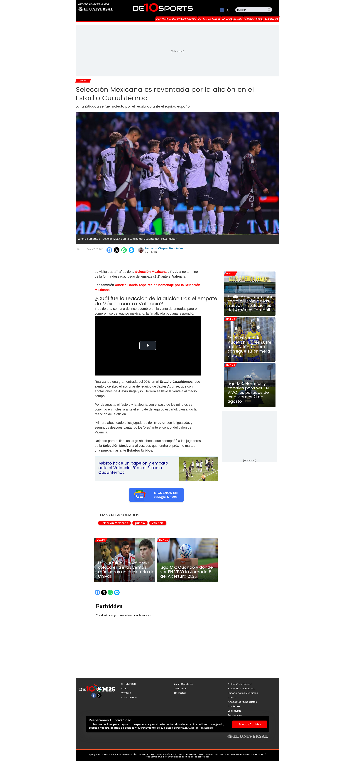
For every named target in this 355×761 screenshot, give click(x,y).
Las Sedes (234, 706)
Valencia (157, 523)
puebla (140, 523)
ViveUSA (126, 693)
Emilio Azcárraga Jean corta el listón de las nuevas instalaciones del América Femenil (250, 303)
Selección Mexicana (114, 523)
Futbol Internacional (182, 19)
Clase (124, 688)
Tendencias (271, 19)
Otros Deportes (209, 19)
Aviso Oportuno (183, 684)
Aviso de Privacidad (200, 727)
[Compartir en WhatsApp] (124, 250)
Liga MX (160, 19)
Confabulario (129, 697)
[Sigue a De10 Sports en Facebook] (222, 10)
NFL (260, 19)
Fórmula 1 (250, 19)
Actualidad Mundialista (241, 688)
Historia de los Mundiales (243, 693)
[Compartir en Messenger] (131, 250)
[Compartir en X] (116, 250)
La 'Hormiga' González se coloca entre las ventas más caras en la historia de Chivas (126, 570)
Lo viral (227, 19)
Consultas (180, 693)
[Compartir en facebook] (109, 250)
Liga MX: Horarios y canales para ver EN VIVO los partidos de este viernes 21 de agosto (248, 392)
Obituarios (180, 688)
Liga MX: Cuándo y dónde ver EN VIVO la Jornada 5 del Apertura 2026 (186, 572)
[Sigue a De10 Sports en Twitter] (227, 10)
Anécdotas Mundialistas (242, 702)
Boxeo (238, 19)
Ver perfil (151, 251)
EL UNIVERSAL (128, 684)
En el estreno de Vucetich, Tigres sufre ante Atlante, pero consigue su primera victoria (249, 347)
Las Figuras (234, 711)
